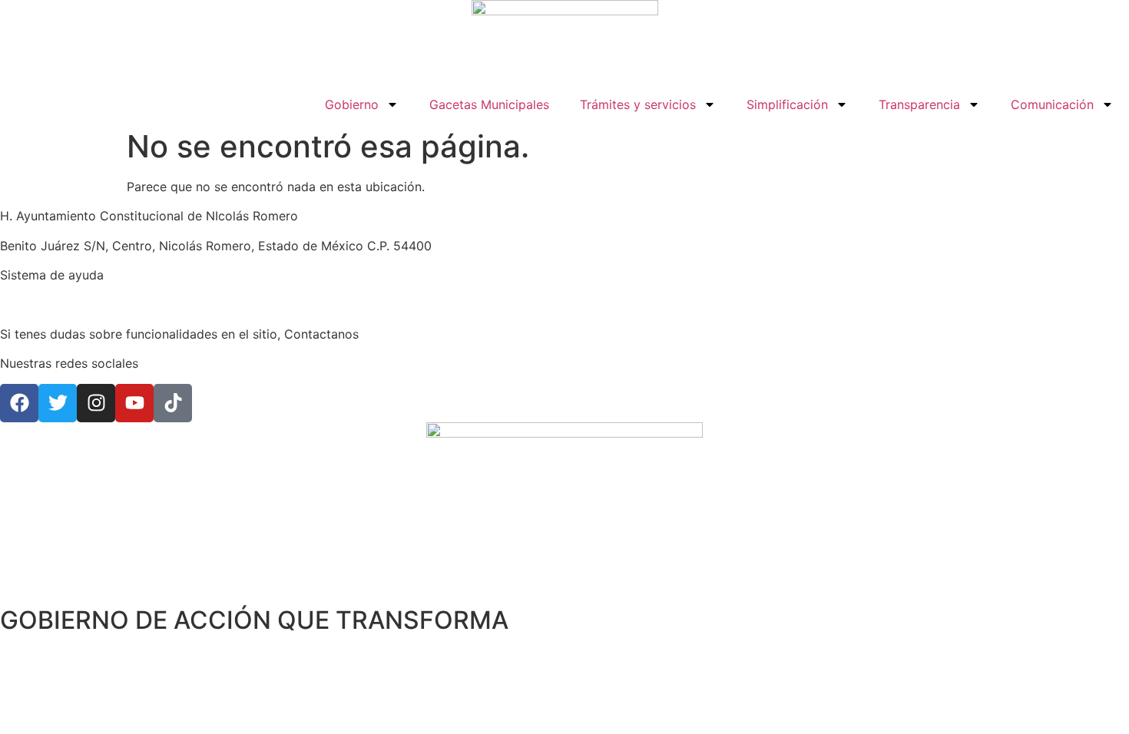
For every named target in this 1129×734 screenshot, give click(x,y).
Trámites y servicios (638, 104)
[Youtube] (134, 403)
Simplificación (787, 104)
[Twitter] (57, 403)
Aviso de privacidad (57, 304)
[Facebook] (19, 403)
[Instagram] (96, 403)
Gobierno (352, 104)
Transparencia (919, 104)
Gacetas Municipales (489, 104)
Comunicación (1052, 104)
